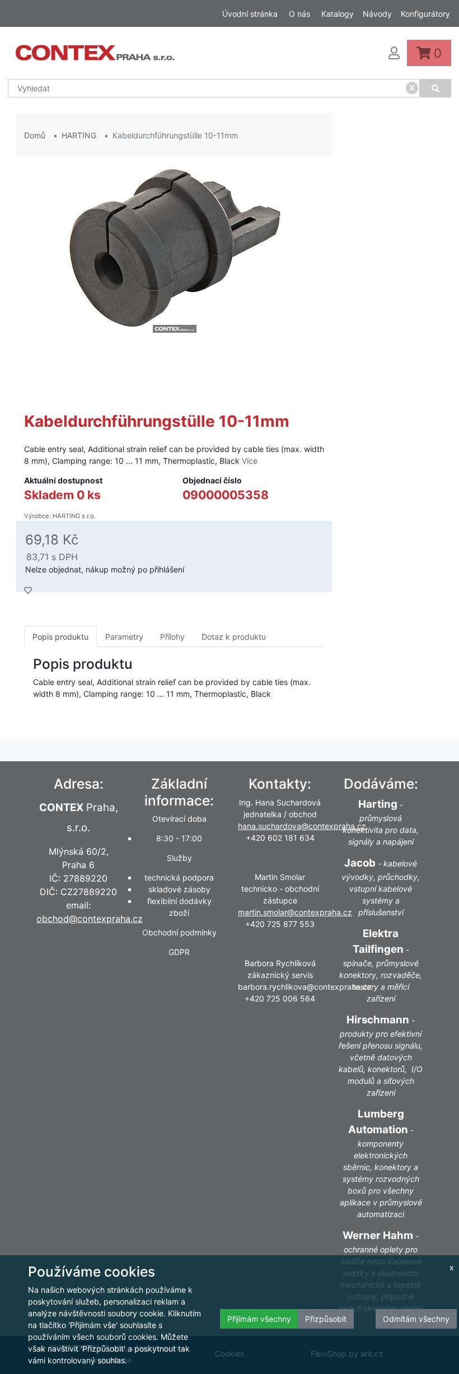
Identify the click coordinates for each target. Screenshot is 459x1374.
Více (249, 460)
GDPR (179, 952)
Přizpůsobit (325, 1319)
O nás (299, 13)
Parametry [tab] (124, 636)
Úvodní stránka (250, 13)
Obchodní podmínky (179, 932)
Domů (34, 135)
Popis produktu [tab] (60, 636)
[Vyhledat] (435, 88)
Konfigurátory (425, 13)
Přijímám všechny (259, 1319)
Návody (377, 13)
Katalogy (337, 13)
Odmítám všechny (416, 1319)
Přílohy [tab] (172, 636)
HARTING (79, 135)
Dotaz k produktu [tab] (234, 636)
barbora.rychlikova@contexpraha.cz (305, 986)
